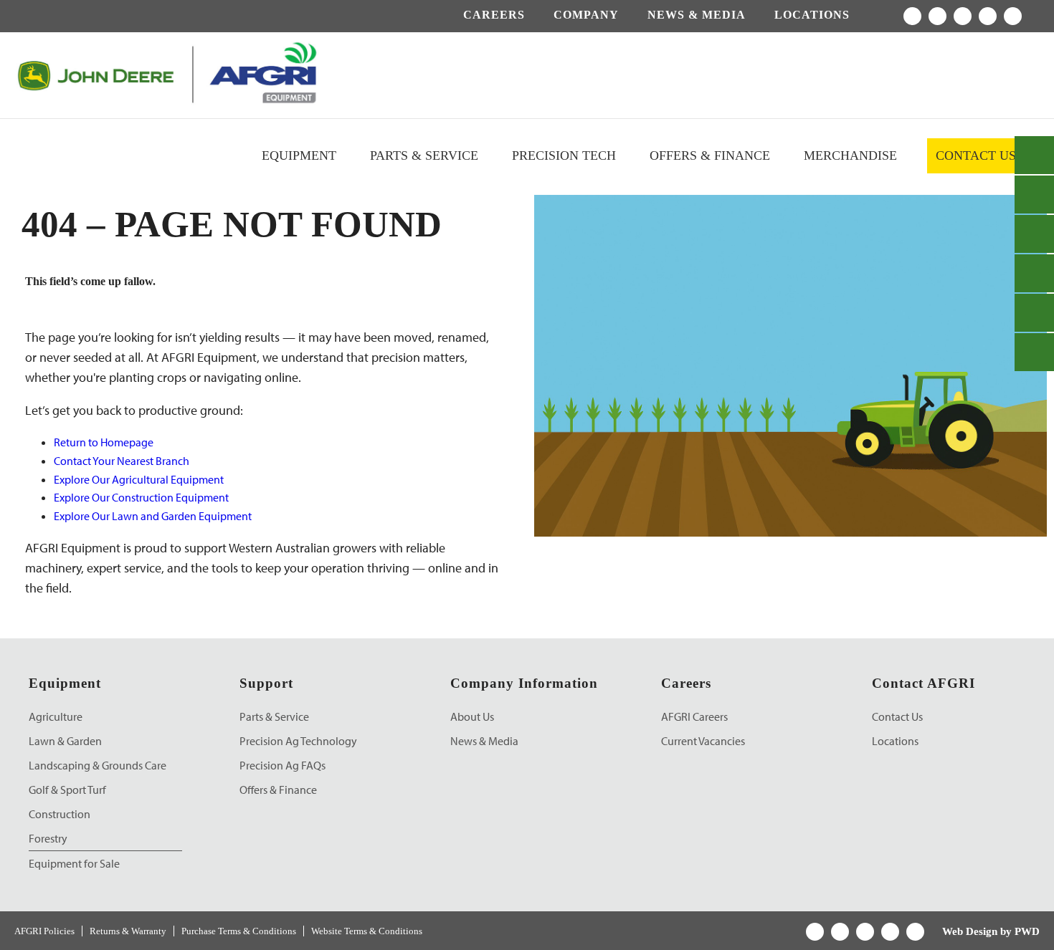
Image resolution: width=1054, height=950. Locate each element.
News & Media (696, 15)
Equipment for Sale (74, 863)
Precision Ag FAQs (282, 765)
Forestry (48, 838)
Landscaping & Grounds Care (97, 765)
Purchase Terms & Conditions (238, 931)
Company (586, 15)
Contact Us (897, 716)
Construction (59, 814)
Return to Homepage (103, 442)
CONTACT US (976, 155)
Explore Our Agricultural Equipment (139, 479)
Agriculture (55, 716)
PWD (1027, 931)
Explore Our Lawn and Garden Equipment (153, 516)
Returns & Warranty (128, 931)
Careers (494, 15)
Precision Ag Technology (298, 741)
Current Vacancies (703, 741)
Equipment (299, 155)
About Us (472, 716)
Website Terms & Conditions (366, 931)
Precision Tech (564, 155)
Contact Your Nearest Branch (121, 461)
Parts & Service (424, 155)
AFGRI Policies (44, 931)
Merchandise (850, 155)
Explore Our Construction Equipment (141, 497)
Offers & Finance (710, 155)
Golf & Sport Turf (67, 789)
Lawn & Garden (65, 741)
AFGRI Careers (694, 716)
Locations (812, 15)
